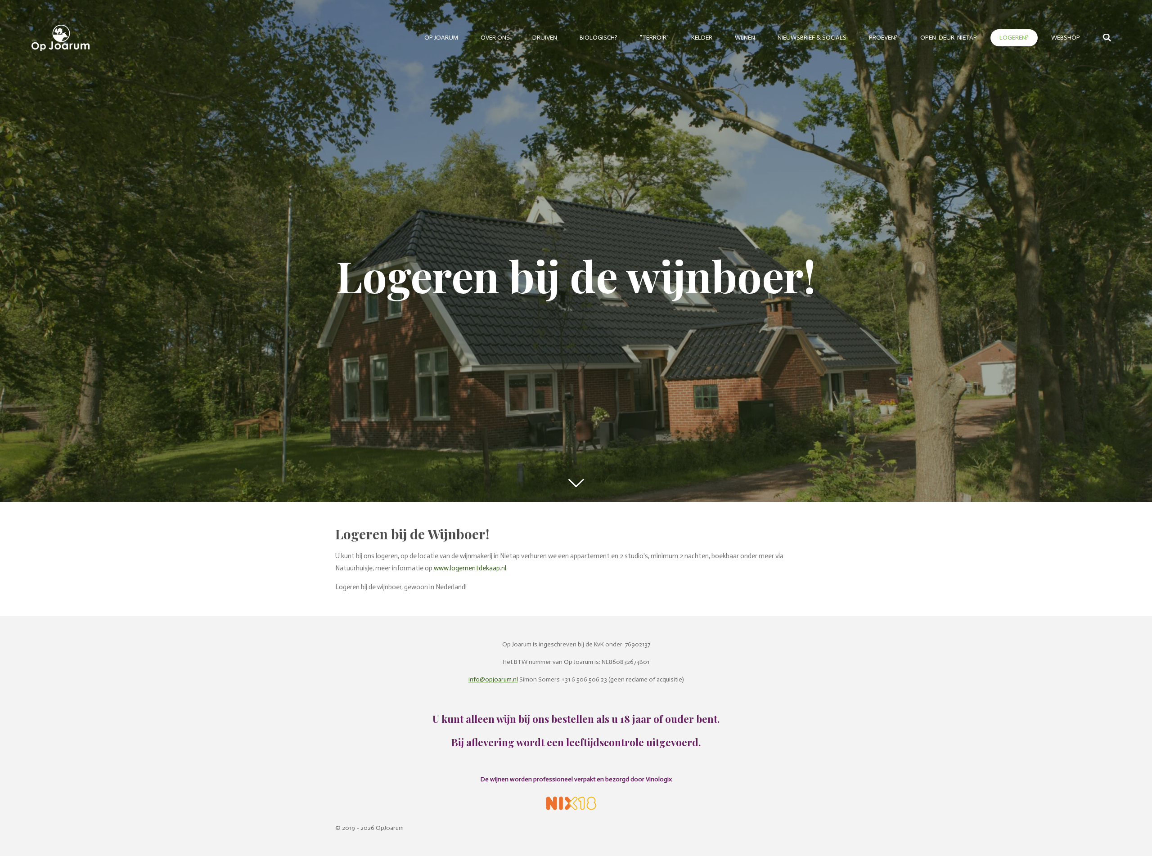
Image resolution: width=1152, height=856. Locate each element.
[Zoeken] (1107, 38)
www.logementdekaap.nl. (471, 568)
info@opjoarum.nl (493, 679)
